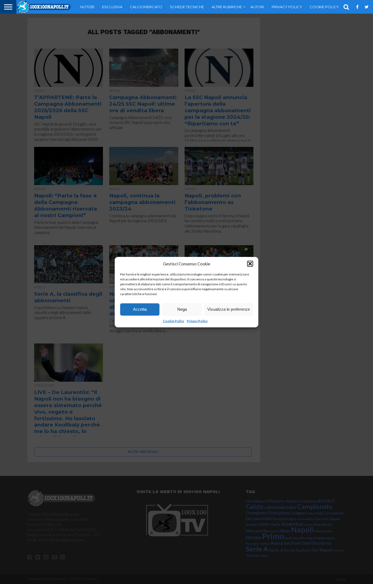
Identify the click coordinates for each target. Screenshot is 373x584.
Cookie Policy (173, 321)
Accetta (140, 309)
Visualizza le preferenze (228, 309)
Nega (182, 309)
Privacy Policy (197, 321)
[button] (250, 263)
